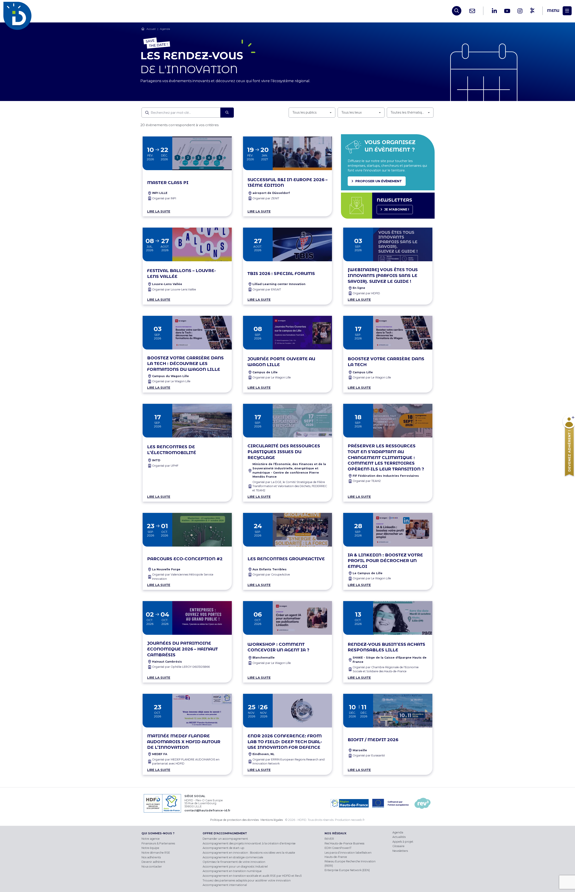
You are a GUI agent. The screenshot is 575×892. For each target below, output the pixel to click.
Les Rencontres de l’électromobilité (171, 449)
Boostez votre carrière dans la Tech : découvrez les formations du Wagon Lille (185, 363)
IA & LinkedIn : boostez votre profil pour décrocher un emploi (385, 560)
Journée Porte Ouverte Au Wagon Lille (281, 361)
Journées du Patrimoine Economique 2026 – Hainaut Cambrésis (182, 649)
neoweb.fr (358, 820)
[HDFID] (18, 11)
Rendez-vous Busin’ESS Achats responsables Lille (386, 647)
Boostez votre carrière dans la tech (386, 361)
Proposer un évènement (378, 181)
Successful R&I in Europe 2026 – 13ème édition (287, 182)
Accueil (151, 29)
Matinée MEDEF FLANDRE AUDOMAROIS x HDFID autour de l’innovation (183, 741)
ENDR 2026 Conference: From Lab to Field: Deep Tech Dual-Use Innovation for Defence (285, 741)
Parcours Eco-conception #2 (185, 558)
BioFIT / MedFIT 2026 (373, 739)
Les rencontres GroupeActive (286, 558)
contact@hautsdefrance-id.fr (207, 810)
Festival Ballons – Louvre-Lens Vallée (181, 273)
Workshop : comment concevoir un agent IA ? (278, 647)
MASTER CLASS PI (167, 182)
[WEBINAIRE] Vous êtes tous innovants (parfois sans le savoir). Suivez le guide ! (383, 275)
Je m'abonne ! (396, 209)
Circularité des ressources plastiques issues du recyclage (284, 451)
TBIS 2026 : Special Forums (281, 273)
